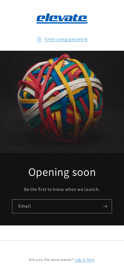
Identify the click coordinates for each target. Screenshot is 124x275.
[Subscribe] (105, 206)
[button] (62, 39)
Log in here (85, 259)
